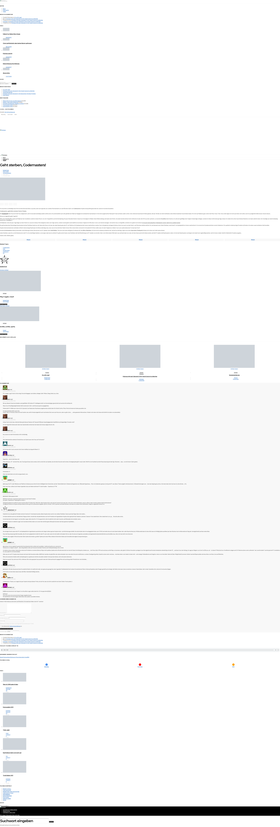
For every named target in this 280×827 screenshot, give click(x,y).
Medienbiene (6, 794)
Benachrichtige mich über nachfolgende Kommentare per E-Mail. (17, 623)
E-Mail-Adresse (4, 618)
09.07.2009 (6, 171)
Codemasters (6, 247)
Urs (7, 756)
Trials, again (6, 730)
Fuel (4, 249)
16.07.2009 (6, 331)
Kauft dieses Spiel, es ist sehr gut (12, 752)
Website (2, 620)
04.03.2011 (9, 37)
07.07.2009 (6, 301)
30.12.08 (8, 689)
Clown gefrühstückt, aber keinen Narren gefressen (17, 43)
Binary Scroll (7, 788)
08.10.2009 (9, 46)
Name (2, 615)
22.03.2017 (9, 67)
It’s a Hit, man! (18, 17)
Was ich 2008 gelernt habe (10, 684)
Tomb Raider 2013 (8, 775)
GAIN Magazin (7, 790)
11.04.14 (8, 734)
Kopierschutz (6, 250)
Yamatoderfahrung (7, 92)
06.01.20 (8, 712)
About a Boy (6, 73)
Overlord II (5, 251)
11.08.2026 (141, 380)
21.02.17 (8, 757)
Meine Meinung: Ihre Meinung (11, 63)
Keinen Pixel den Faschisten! (11, 791)
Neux (4, 8)
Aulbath (10, 480)
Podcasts (6, 10)
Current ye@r (3, 631)
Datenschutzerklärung (14, 626)
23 (6, 713)
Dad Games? (6, 95)
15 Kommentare (7, 173)
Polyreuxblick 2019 (8, 707)
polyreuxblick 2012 (8, 106)
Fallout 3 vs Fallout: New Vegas (11, 34)
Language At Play (8, 793)
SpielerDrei (9, 687)
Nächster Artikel (4, 305)
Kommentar (3, 612)
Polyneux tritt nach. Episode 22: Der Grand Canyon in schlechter (22, 18)
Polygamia (6, 797)
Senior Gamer (7, 798)
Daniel (4, 330)
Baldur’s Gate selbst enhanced (10, 102)
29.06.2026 (236, 379)
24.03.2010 (9, 57)
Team (4, 11)
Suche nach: (3, 82)
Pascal (235, 377)
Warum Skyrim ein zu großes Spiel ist (12, 100)
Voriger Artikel (4, 270)
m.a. (9, 389)
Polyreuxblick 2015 (8, 105)
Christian (5, 21)
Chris (7, 733)
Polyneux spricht (7, 53)
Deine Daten (6, 811)
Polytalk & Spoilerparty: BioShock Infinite (13, 103)
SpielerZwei (6, 170)
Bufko (9, 577)
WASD (4, 800)
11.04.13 (8, 780)
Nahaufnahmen (7, 795)
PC (3, 253)
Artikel (4, 160)
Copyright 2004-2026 (9, 812)
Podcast (141, 374)
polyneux (141, 379)
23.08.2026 (47, 379)
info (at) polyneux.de (10, 112)
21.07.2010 (9, 76)
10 (6, 690)
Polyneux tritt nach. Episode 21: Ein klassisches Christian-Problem (19, 93)
